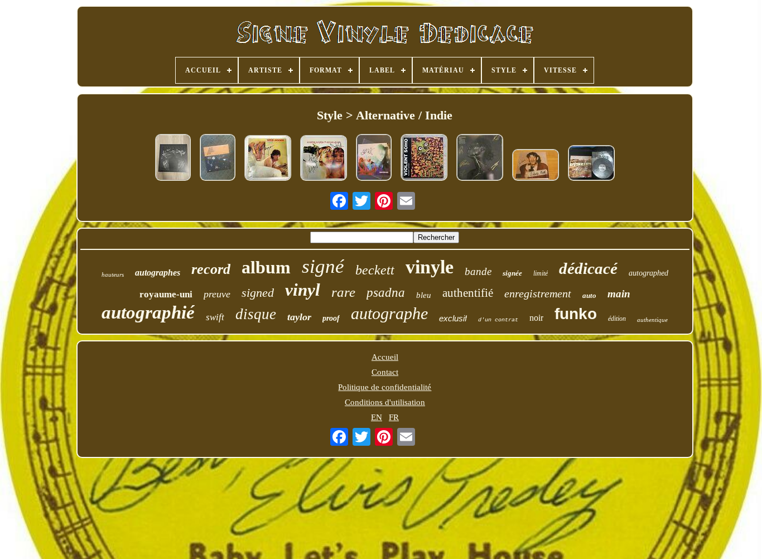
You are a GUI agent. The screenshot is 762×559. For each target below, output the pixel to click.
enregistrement (537, 293)
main (618, 294)
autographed (648, 273)
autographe (389, 313)
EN (376, 417)
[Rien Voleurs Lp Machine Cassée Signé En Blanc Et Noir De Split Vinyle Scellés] (480, 158)
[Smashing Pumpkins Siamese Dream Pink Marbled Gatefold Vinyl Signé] (323, 159)
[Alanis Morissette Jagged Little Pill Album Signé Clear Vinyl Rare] (374, 158)
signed (258, 293)
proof (331, 318)
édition (617, 318)
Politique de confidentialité (384, 387)
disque (255, 314)
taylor (299, 316)
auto (589, 295)
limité (540, 273)
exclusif (453, 318)
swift (215, 317)
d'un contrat (498, 320)
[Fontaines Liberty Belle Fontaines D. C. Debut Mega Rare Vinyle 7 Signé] (535, 166)
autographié (148, 312)
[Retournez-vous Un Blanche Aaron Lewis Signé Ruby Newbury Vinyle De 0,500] (173, 158)
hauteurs (113, 274)
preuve (217, 294)
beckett (374, 270)
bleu (423, 295)
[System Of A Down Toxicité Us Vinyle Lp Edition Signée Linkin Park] (591, 164)
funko (575, 313)
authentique (652, 319)
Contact (385, 372)
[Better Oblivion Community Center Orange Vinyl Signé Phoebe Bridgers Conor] (217, 158)
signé (323, 266)
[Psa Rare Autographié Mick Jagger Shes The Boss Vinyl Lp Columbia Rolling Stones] (268, 159)
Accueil (385, 357)
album (266, 267)
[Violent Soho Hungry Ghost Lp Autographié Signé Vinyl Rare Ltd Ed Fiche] (424, 158)
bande (478, 271)
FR (394, 417)
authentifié (467, 293)
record (210, 269)
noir (536, 317)
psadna (385, 293)
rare (343, 292)
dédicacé (588, 268)
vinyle (430, 267)
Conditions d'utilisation (385, 402)
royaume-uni (165, 294)
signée (512, 273)
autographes (157, 272)
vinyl (302, 290)
